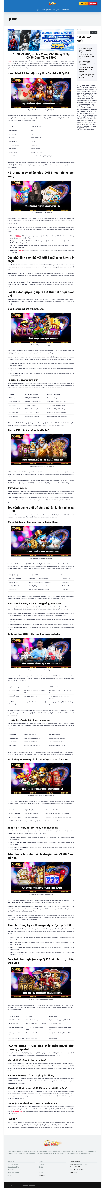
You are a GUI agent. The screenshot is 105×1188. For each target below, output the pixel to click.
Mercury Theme (32, 1185)
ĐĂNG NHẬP (93, 3)
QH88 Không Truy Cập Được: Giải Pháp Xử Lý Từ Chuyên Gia (86, 50)
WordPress (25, 1185)
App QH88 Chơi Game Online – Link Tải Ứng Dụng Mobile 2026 (87, 63)
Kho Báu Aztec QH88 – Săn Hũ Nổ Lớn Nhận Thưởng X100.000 (86, 75)
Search (94, 32)
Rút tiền (41, 1170)
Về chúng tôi (11, 1161)
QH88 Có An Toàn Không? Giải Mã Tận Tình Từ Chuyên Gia (87, 56)
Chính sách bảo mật (13, 1164)
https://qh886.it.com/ (81, 1164)
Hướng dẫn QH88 (46, 9)
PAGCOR (18, 236)
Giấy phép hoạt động (13, 1172)
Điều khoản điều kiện (13, 1167)
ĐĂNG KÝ (83, 3)
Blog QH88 (56, 9)
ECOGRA (20, 250)
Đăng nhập (42, 1164)
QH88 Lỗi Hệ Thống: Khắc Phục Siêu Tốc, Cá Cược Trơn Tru (86, 69)
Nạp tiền (41, 1167)
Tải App (41, 1172)
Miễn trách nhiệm (12, 1170)
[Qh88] (52, 3)
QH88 (37, 9)
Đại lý (9, 1175)
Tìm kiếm (79, 30)
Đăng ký (41, 1161)
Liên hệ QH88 (65, 9)
